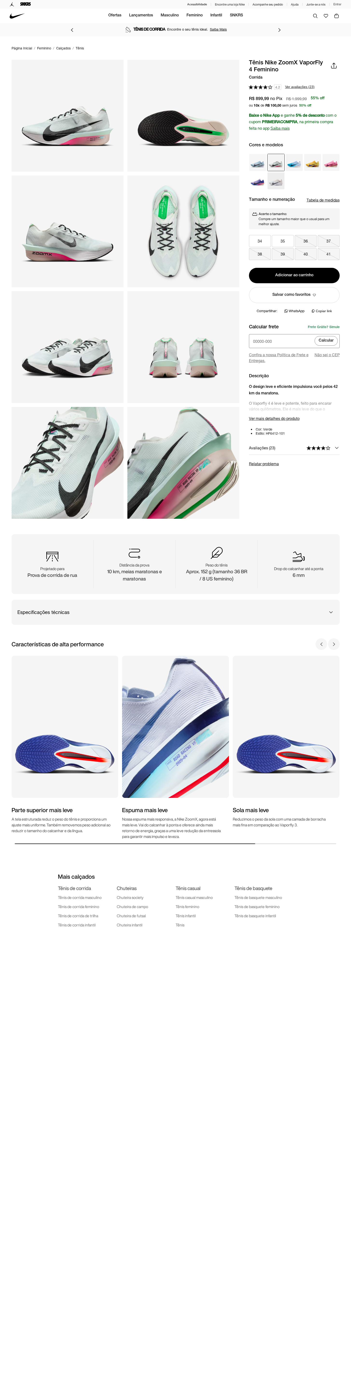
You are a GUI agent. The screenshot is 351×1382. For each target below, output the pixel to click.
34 (260, 241)
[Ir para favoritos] (326, 16)
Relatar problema (264, 463)
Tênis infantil (186, 916)
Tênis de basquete (253, 888)
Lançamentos (141, 16)
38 (260, 254)
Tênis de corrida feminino (78, 907)
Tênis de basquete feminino (257, 907)
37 (328, 241)
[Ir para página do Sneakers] (25, 4)
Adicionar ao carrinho (294, 275)
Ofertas (114, 16)
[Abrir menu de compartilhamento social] (334, 65)
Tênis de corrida (74, 888)
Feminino (194, 16)
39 (283, 254)
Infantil (216, 16)
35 (283, 241)
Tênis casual (188, 888)
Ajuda (294, 4)
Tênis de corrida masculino (80, 897)
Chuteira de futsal (131, 916)
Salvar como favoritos (291, 295)
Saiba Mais (218, 29)
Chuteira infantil (129, 925)
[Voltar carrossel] (321, 644)
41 (328, 254)
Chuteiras (127, 888)
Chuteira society (130, 897)
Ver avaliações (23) (300, 87)
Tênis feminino (187, 907)
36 (305, 241)
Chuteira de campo (132, 907)
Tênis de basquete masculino (258, 897)
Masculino (170, 16)
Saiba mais (280, 128)
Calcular (326, 341)
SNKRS (236, 16)
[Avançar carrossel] (334, 644)
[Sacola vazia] (336, 16)
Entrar (337, 4)
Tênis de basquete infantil (255, 916)
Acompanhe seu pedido (268, 4)
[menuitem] (114, 16)
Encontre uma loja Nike (230, 4)
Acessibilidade (197, 4)
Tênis (180, 925)
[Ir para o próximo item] (279, 30)
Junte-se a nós (315, 4)
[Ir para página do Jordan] (12, 4)
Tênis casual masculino (194, 897)
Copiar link (324, 311)
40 (305, 254)
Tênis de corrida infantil (77, 925)
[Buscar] (315, 16)
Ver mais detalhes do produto (274, 418)
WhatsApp (296, 311)
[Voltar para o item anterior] (72, 30)
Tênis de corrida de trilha (78, 916)
